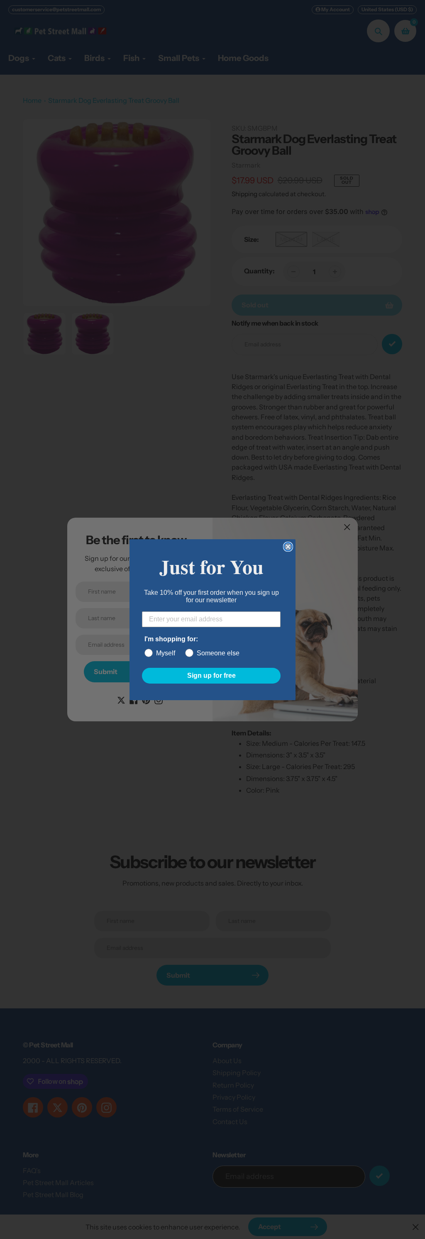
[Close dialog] (288, 547)
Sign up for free (211, 675)
